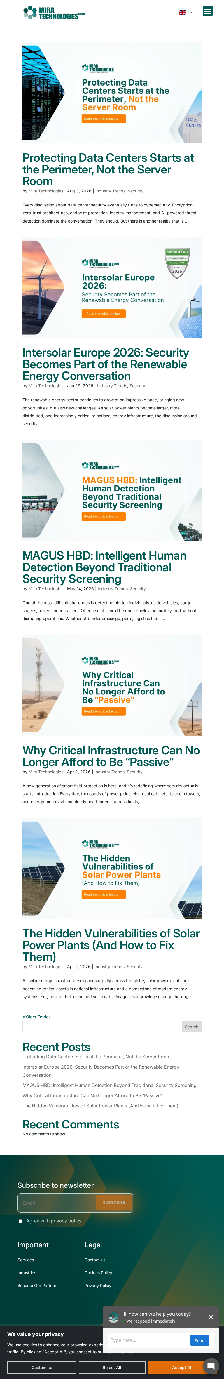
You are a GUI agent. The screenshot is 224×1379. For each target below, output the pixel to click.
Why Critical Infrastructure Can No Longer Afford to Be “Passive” (111, 756)
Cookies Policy (98, 1272)
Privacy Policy (98, 1285)
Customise (42, 1367)
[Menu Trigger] (208, 11)
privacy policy (66, 1221)
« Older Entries (36, 1016)
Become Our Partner (37, 1285)
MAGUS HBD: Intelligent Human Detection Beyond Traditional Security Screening (104, 567)
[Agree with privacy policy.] (19, 1221)
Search (191, 1026)
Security (136, 190)
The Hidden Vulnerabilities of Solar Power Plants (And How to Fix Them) (111, 945)
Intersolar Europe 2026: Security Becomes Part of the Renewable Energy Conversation (105, 364)
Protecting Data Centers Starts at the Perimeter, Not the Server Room (108, 169)
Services (26, 1259)
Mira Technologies (46, 190)
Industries (27, 1272)
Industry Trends (110, 190)
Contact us (95, 1259)
